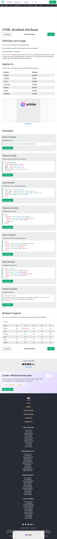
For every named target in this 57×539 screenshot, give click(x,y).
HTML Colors (28, 466)
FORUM (23, 528)
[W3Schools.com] (28, 399)
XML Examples (27, 493)
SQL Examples (27, 484)
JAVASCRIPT (18, 5)
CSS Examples (27, 479)
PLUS (28, 403)
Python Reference (27, 460)
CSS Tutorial (28, 432)
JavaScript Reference (27, 457)
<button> (6, 75)
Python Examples (27, 485)
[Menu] (2, 5)
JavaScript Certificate (28, 504)
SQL (25, 5)
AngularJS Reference (28, 469)
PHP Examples (27, 490)
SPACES (28, 407)
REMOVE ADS (28, 123)
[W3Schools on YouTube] (23, 364)
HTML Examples (28, 478)
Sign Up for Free (7, 389)
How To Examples (27, 482)
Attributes (29, 34)
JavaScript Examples (28, 481)
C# (52, 5)
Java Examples (27, 491)
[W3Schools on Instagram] (32, 364)
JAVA (36, 5)
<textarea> (7, 93)
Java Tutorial (28, 443)
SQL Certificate (28, 507)
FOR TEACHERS (28, 414)
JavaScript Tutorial (28, 433)
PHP (41, 5)
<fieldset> (6, 78)
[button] (32, 2)
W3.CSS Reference (27, 461)
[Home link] (3, 2)
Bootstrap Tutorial (28, 440)
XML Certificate (28, 518)
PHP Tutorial (28, 442)
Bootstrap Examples (28, 488)
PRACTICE (28, 418)
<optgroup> (7, 84)
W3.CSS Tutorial (28, 439)
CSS (11, 5)
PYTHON (30, 5)
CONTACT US (28, 422)
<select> (6, 90)
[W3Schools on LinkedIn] (25, 364)
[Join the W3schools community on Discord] (28, 364)
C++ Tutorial (28, 445)
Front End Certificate (28, 506)
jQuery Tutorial (28, 446)
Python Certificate (28, 509)
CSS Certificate (28, 503)
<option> (6, 87)
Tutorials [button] (9, 2)
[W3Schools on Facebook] (30, 364)
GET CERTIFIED (28, 410)
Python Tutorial (29, 437)
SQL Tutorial (28, 436)
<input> (6, 81)
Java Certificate (28, 513)
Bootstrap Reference (28, 463)
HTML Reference (28, 454)
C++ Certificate (28, 515)
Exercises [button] (26, 2)
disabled (34, 75)
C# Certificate (28, 516)
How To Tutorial (28, 434)
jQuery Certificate (28, 512)
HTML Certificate (28, 501)
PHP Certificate (28, 510)
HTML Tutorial (28, 430)
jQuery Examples (28, 494)
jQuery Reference (27, 470)
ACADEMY (33, 528)
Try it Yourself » (8, 148)
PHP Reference (27, 464)
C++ (48, 5)
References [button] (18, 2)
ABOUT (27, 528)
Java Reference (28, 467)
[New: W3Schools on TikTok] (34, 364)
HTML (6, 5)
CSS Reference (27, 455)
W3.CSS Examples (27, 487)
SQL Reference (27, 458)
